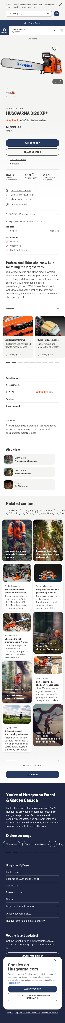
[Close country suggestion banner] (60, 4)
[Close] (55, 960)
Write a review (38, 120)
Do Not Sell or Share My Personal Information (32, 996)
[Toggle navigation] (61, 30)
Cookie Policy (14, 983)
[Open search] (54, 30)
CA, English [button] (15, 32)
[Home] (4, 30)
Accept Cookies (32, 989)
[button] (54, 48)
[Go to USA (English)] (56, 13)
